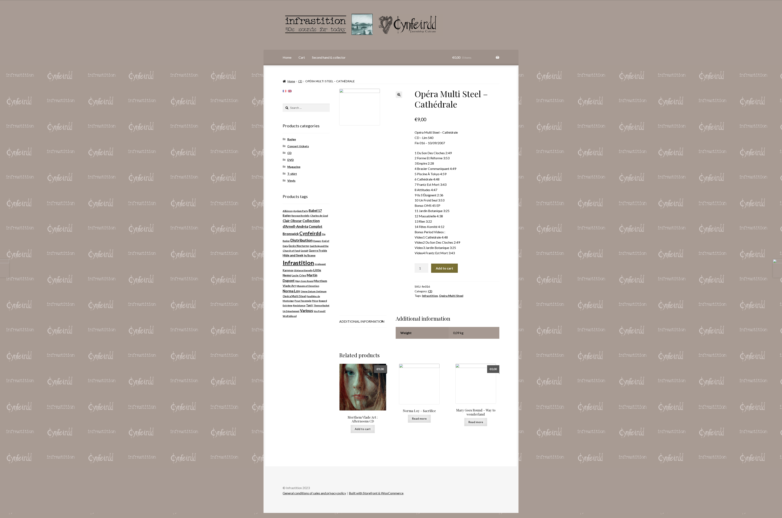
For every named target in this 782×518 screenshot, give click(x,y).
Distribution (301, 240)
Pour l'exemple (302, 300)
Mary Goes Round (304, 281)
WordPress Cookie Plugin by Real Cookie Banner (34, 515)
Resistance (299, 305)
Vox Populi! (320, 311)
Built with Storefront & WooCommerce (376, 493)
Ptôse (315, 300)
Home (287, 57)
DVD (290, 160)
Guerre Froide (318, 250)
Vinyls (291, 180)
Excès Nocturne (299, 245)
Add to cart (444, 268)
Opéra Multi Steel (451, 295)
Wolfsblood (290, 316)
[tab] (362, 322)
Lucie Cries (299, 275)
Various (306, 310)
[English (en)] (290, 90)
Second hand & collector (329, 57)
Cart (302, 57)
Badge (291, 139)
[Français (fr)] (284, 90)
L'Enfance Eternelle (303, 270)
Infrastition (430, 295)
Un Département (291, 311)
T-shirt (292, 173)
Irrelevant (320, 264)
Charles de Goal (319, 215)
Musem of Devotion (308, 285)
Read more (419, 418)
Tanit (309, 305)
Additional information (361, 321)
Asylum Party (300, 210)
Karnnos (288, 270)
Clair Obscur (292, 221)
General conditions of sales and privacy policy (314, 493)
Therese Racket (321, 305)
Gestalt (304, 250)
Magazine (293, 166)
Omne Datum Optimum (313, 291)
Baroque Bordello (300, 215)
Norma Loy (291, 291)
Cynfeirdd (310, 233)
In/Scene (309, 255)
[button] (399, 94)
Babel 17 (315, 210)
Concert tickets (298, 146)
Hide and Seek (293, 255)
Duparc (317, 240)
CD (300, 81)
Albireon (288, 210)
